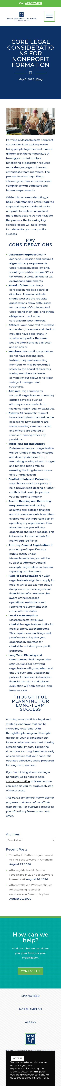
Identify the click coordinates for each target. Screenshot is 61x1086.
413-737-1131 (33, 3)
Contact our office (18, 781)
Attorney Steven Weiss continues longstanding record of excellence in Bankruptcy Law (30, 889)
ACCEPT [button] (17, 1058)
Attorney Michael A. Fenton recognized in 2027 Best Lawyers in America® (31, 874)
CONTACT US (30, 971)
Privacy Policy (40, 1077)
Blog (39, 79)
